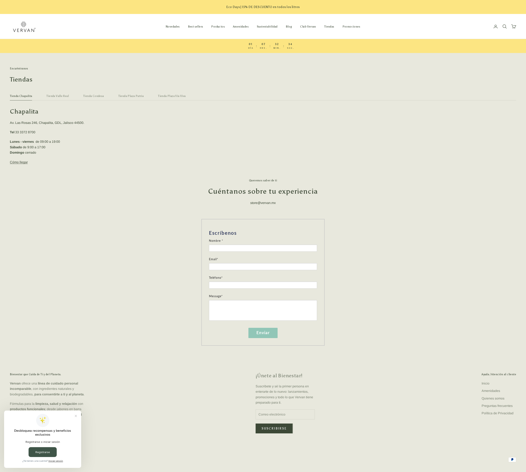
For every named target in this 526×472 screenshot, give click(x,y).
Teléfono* (216, 277)
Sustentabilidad (267, 26)
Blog (289, 26)
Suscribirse (274, 428)
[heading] (263, 233)
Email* (213, 259)
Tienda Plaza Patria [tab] (131, 96)
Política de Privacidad (497, 413)
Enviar (263, 333)
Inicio (485, 383)
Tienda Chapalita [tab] (21, 96)
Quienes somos (493, 398)
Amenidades (241, 26)
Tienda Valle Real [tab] (57, 96)
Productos (218, 26)
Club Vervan (308, 26)
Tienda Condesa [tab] (93, 96)
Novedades (173, 26)
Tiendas (329, 26)
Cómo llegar (19, 162)
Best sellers (195, 26)
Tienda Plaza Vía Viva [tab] (172, 96)
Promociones (351, 26)
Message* (216, 296)
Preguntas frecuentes (497, 406)
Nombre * (216, 240)
